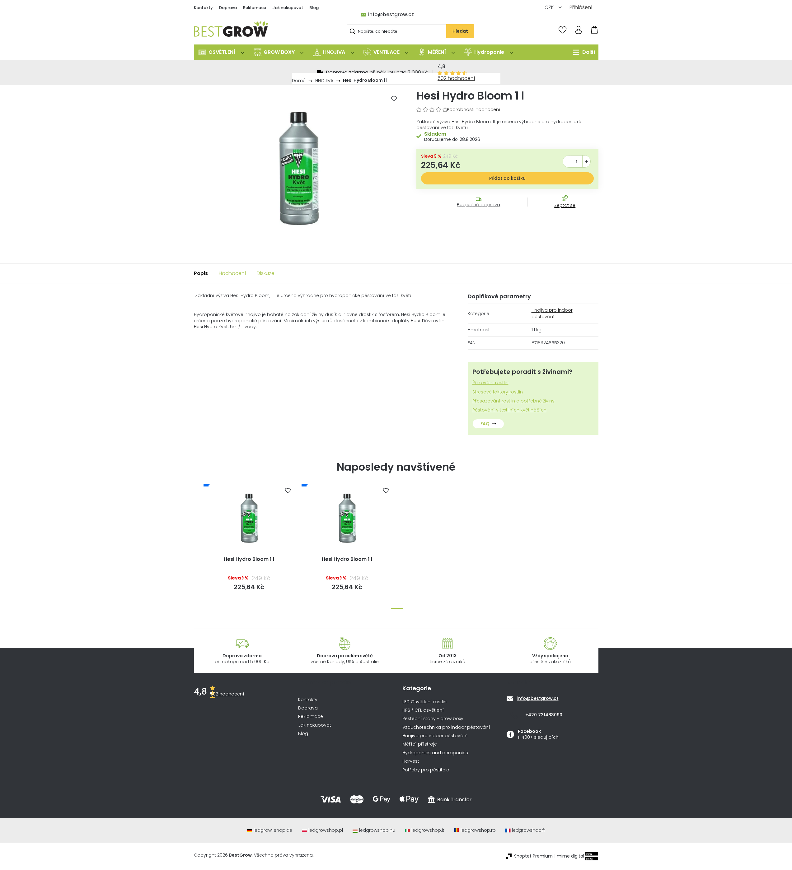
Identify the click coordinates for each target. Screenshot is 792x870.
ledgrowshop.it (427, 830)
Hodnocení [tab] (232, 273)
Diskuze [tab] (265, 273)
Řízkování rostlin (490, 383)
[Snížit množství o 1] (567, 162)
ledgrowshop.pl (325, 830)
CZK (550, 7)
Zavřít (561, 211)
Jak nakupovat (287, 8)
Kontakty (203, 8)
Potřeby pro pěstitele (425, 770)
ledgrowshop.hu (377, 830)
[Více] (582, 52)
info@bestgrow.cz (391, 14)
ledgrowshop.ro (478, 830)
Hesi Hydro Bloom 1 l (249, 559)
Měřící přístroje (419, 744)
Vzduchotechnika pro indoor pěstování (446, 727)
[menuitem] (221, 52)
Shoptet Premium (533, 856)
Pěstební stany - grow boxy (432, 719)
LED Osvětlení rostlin (424, 702)
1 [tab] (397, 608)
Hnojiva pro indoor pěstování (552, 313)
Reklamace (254, 8)
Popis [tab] (201, 273)
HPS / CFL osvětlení (423, 710)
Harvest (410, 761)
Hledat (460, 31)
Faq (485, 424)
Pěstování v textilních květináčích (509, 410)
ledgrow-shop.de (273, 830)
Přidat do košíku (507, 178)
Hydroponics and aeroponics (435, 753)
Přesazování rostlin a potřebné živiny (513, 401)
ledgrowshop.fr (528, 830)
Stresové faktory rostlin (497, 392)
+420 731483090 (543, 715)
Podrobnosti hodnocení (473, 110)
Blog (314, 8)
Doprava (228, 8)
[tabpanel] (249, 537)
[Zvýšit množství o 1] (586, 162)
